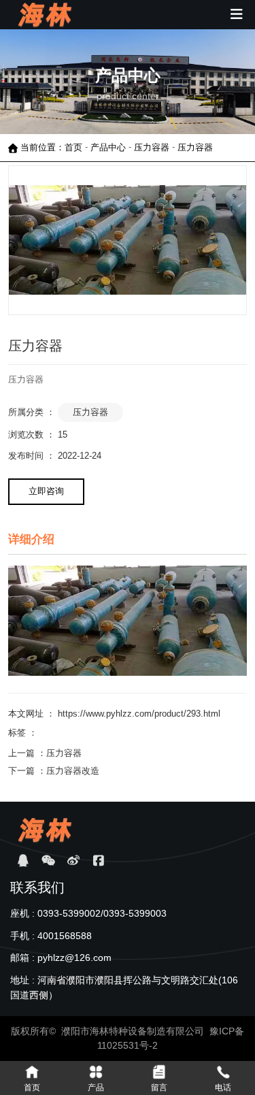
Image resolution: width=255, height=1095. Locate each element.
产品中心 (108, 147)
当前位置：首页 (52, 147)
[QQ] (23, 860)
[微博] (73, 860)
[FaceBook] (98, 860)
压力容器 (151, 147)
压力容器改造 (72, 771)
